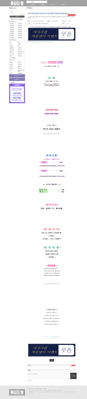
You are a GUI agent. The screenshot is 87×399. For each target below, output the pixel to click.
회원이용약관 (30, 388)
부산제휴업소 (12, 37)
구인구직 (63, 4)
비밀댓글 (29, 380)
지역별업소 (32, 4)
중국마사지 (12, 51)
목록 (52, 360)
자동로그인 (22, 14)
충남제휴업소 (12, 29)
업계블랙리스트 (20, 73)
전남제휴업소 (12, 33)
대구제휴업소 (20, 35)
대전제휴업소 (20, 25)
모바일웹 (44, 388)
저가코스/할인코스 (13, 57)
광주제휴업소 (20, 33)
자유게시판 (20, 64)
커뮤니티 (53, 4)
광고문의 (17, 75)
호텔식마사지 (20, 53)
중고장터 (19, 68)
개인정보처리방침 (38, 388)
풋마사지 (11, 55)
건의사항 (11, 68)
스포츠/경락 (20, 55)
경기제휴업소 (20, 23)
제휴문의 (17, 79)
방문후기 (11, 62)
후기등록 (73, 365)
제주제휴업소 (20, 37)
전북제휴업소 (20, 31)
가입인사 (19, 62)
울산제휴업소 (12, 35)
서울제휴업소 (12, 23)
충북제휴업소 (20, 27)
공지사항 (11, 66)
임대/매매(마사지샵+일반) (21, 71)
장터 (10, 70)
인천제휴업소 (12, 25)
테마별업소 (42, 4)
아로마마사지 (12, 53)
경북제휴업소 (20, 29)
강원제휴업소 (12, 27)
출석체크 (11, 64)
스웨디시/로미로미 (21, 51)
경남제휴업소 (12, 31)
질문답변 (19, 66)
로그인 (17, 16)
